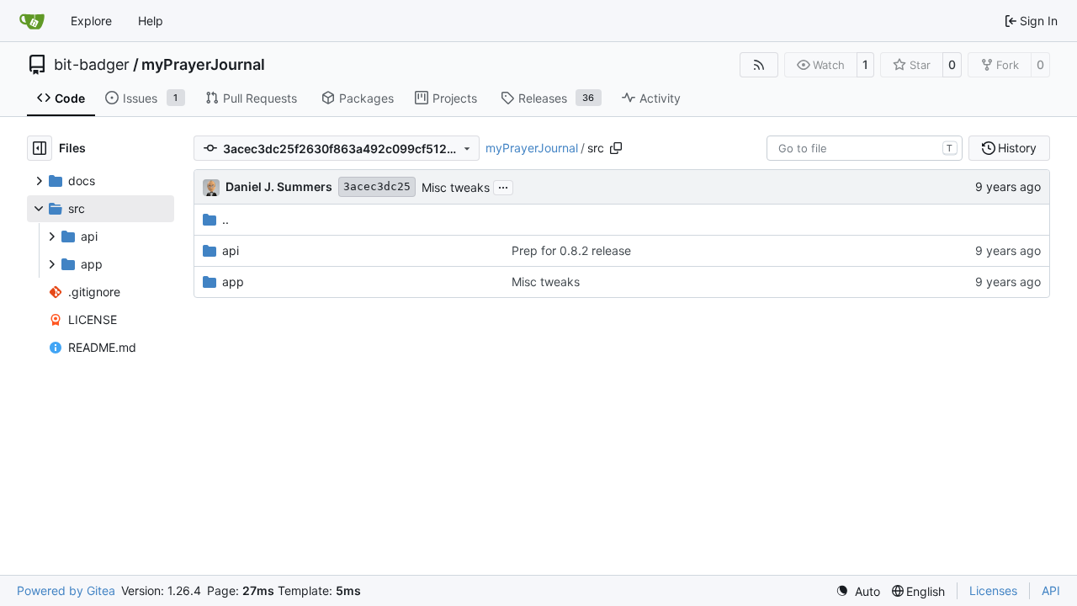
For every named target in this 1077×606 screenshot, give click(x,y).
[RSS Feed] (759, 64)
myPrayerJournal (203, 64)
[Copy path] (616, 148)
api (230, 250)
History (1017, 148)
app (233, 281)
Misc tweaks (456, 187)
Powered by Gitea (66, 590)
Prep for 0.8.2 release (571, 250)
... (503, 185)
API (1051, 590)
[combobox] (865, 148)
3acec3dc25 (377, 186)
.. (225, 219)
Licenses (993, 590)
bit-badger (92, 64)
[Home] (32, 21)
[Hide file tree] (39, 148)
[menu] (858, 591)
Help (150, 20)
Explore (91, 20)
